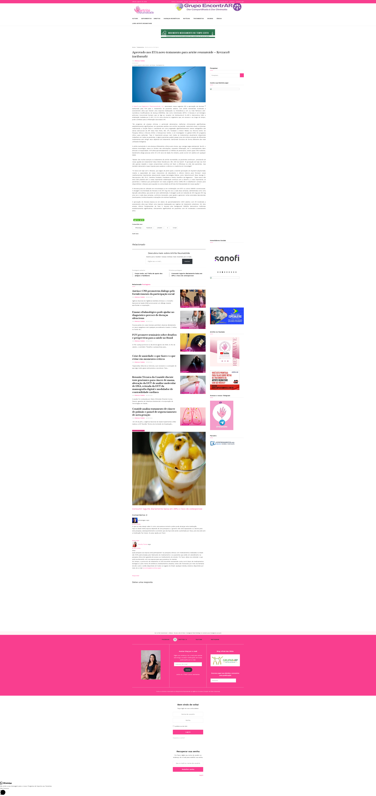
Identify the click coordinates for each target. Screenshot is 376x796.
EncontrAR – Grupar (182, 1)
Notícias (186, 18)
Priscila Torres (140, 61)
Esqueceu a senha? (179, 738)
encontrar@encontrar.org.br (152, 568)
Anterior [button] (158, 35)
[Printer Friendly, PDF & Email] (138, 220)
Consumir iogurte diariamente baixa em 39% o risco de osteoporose (167, 509)
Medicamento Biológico (152, 47)
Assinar (187, 261)
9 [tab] (235, 272)
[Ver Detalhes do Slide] (207, 6)
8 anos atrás (136, 524)
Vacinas (210, 18)
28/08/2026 (149, 321)
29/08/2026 (149, 297)
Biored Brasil (193, 1)
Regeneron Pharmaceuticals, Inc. (153, 106)
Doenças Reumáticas (172, 18)
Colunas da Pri (224, 1)
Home (134, 47)
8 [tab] (233, 272)
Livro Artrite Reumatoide (142, 23)
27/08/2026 (149, 341)
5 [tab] (226, 272)
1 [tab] (217, 272)
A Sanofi (135, 106)
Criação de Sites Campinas (212, 691)
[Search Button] (242, 75)
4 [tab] (224, 272)
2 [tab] (220, 272)
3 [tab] (222, 272)
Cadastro (232, 1)
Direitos (157, 18)
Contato (238, 1)
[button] (188, 791)
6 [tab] (229, 272)
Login (242, 1)
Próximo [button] (218, 35)
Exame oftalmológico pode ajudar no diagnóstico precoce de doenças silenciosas (153, 315)
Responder (135, 540)
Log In (201, 775)
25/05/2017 (135, 63)
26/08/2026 (149, 395)
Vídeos (219, 18)
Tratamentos (198, 18)
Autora (173, 1)
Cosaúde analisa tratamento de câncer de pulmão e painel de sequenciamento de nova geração (154, 412)
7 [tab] (231, 272)
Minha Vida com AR (203, 1)
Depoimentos (215, 1)
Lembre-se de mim (181, 726)
